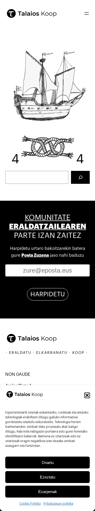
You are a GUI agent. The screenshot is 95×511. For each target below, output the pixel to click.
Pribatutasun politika (58, 503)
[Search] (80, 177)
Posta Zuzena (35, 255)
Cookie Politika (30, 503)
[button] (87, 395)
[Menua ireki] (86, 13)
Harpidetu (47, 294)
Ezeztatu (47, 477)
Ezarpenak (47, 491)
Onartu (48, 462)
